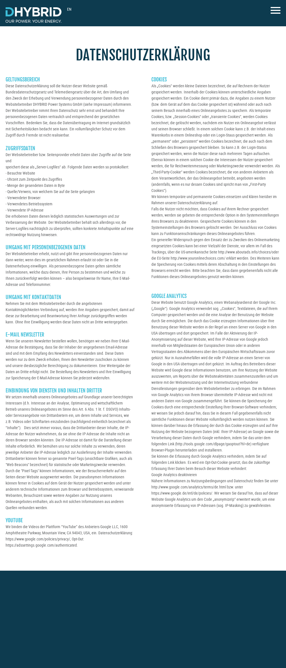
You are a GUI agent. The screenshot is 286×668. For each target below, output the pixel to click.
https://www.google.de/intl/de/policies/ (181, 493)
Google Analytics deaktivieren (174, 474)
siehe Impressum (97, 104)
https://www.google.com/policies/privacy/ (38, 539)
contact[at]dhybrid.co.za (95, 630)
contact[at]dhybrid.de (27, 625)
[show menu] (275, 12)
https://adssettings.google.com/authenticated (41, 545)
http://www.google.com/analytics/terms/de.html (188, 487)
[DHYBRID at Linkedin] (241, 599)
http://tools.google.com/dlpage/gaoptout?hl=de (213, 443)
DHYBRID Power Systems (33, 15)
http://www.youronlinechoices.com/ (198, 258)
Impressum (82, 649)
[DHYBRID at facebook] (204, 599)
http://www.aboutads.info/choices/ (245, 252)
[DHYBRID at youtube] (229, 598)
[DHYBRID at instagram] (216, 599)
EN (69, 9)
